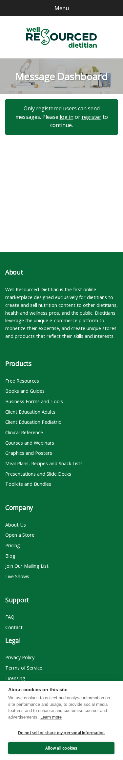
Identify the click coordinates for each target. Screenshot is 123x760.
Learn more (51, 717)
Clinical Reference (24, 432)
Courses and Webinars (29, 442)
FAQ (9, 616)
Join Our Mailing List (27, 565)
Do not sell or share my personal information (61, 733)
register (91, 116)
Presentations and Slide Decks (38, 473)
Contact (14, 627)
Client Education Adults (30, 411)
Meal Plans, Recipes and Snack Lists (44, 463)
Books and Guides (25, 391)
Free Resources (22, 380)
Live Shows (17, 576)
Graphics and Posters (28, 453)
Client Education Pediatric (33, 422)
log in (66, 116)
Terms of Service (23, 667)
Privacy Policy (19, 657)
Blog (10, 555)
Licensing (15, 678)
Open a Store (19, 534)
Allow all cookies (61, 748)
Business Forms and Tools (34, 401)
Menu (61, 8)
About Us (15, 524)
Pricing (12, 545)
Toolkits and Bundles (28, 484)
